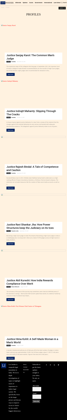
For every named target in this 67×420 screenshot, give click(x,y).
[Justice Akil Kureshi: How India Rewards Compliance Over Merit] (33, 267)
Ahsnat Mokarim (15, 286)
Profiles (8, 61)
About (24, 364)
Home (2, 7)
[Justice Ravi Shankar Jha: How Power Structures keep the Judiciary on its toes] (33, 211)
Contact (25, 367)
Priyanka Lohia (14, 231)
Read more (10, 74)
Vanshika (13, 61)
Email (34, 393)
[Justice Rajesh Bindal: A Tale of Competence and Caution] (33, 154)
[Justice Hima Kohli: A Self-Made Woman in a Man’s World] (33, 324)
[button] (64, 2)
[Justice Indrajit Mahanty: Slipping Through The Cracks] (33, 98)
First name (36, 385)
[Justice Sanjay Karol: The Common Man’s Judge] (33, 42)
